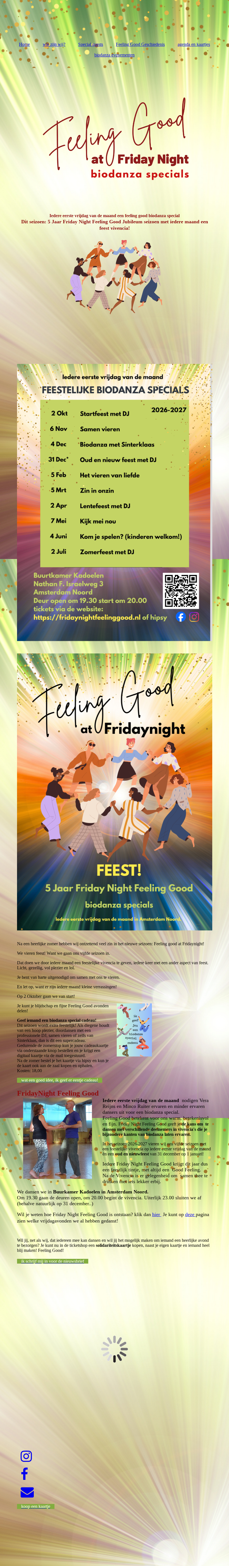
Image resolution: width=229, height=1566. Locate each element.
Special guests (90, 44)
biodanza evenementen (114, 55)
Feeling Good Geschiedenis (140, 44)
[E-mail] (27, 1492)
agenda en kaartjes (194, 44)
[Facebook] (24, 1474)
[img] (114, 132)
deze (190, 1214)
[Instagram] (26, 1456)
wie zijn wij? (54, 44)
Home (24, 44)
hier (156, 1214)
